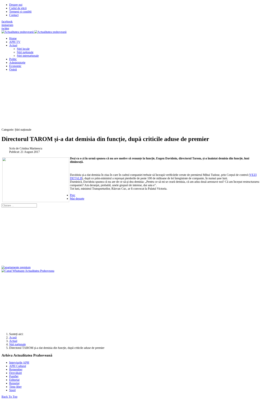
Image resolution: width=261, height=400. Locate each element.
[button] (13, 45)
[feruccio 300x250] (16, 267)
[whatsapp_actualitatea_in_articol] (28, 270)
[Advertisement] (116, 101)
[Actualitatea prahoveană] (34, 32)
